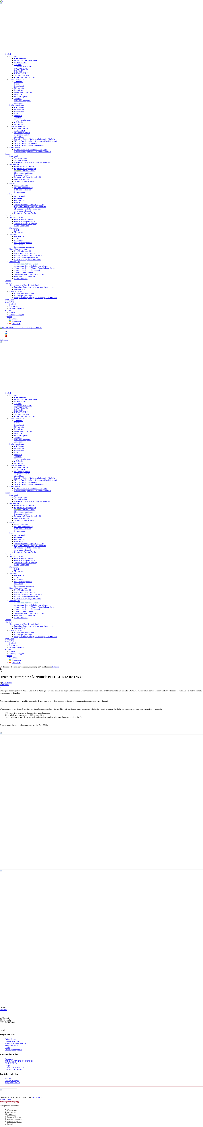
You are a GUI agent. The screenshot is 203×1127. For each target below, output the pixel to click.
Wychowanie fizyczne (22, 101)
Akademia (13, 234)
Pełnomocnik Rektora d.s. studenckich (28, 177)
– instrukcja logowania (27, 209)
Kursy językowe (15, 291)
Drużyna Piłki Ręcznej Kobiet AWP (27, 260)
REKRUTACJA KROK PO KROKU (19, 1061)
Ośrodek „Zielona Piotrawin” (25, 272)
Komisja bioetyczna (21, 226)
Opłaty (7, 1065)
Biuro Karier (18, 202)
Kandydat (8, 54)
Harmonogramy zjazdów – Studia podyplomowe (32, 162)
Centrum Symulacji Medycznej (25, 224)
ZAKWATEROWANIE (23, 67)
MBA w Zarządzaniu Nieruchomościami (29, 145)
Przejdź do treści (6, 1099)
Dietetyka (17, 84)
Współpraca (18, 245)
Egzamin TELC (20, 289)
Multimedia (13, 228)
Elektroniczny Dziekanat (23, 173)
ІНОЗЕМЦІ (18, 71)
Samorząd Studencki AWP (24, 181)
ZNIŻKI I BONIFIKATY (14, 1067)
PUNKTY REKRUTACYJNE (25, 60)
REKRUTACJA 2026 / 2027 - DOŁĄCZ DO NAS (22, 328)
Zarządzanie (18, 103)
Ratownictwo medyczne (23, 92)
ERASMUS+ (10, 302)
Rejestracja (9, 1059)
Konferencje (18, 241)
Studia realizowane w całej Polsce (21, 129)
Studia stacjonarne (21, 158)
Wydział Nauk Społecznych (24, 222)
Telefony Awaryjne (16, 315)
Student (7, 154)
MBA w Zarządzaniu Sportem (25, 143)
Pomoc (12, 183)
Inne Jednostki (14, 262)
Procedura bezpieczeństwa (24, 247)
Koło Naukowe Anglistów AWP (26, 257)
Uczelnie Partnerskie (17, 308)
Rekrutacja (13, 56)
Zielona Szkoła (10, 1039)
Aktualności (4, 685)
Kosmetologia (19, 86)
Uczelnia (8, 215)
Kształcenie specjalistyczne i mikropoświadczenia (32, 152)
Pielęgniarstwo (19, 88)
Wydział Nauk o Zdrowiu (23, 219)
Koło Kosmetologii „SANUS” (25, 253)
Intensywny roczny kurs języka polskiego (35, 298)
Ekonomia (18, 94)
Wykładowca (9, 300)
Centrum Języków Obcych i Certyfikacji (29, 205)
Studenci (12, 304)
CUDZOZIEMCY (21, 69)
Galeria (17, 230)
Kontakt (8, 310)
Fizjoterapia (18, 124)
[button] (9, 1102)
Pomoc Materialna (21, 186)
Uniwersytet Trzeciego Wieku (25, 213)
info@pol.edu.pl (12, 1030)
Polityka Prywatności (12, 1083)
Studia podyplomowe (17, 126)
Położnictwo (18, 90)
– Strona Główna (24, 171)
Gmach (17, 238)
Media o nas (18, 232)
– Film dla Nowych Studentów (30, 207)
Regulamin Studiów (21, 179)
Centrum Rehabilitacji (13, 1041)
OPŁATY (17, 65)
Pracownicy (13, 306)
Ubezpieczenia (19, 192)
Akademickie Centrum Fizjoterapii (27, 270)
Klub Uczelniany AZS (22, 251)
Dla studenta (14, 164)
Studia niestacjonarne (22, 160)
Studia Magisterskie (16, 105)
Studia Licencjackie (16, 79)
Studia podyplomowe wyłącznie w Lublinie (22, 134)
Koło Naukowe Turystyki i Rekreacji (28, 255)
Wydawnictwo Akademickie (24, 277)
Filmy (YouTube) (11, 1046)
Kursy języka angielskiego (24, 293)
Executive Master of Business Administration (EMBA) (34, 139)
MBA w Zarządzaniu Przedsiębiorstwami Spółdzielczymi (35, 141)
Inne (11, 194)
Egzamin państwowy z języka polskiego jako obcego (33, 287)
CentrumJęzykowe (8, 282)
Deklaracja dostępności (22, 190)
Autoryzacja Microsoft (22, 211)
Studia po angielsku (21, 75)
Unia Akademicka (20, 279)
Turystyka (17, 99)
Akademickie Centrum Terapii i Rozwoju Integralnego (34, 268)
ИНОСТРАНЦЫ (20, 73)
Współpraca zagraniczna (23, 243)
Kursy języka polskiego (23, 296)
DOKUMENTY (20, 63)
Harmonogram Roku (21, 175)
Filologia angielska (21, 97)
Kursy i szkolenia (15, 148)
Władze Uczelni (20, 236)
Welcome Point (19, 200)
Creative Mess (36, 1097)
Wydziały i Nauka (16, 217)
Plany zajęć (13, 156)
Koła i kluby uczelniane (18, 249)
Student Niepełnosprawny (23, 188)
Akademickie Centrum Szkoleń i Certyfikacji (30, 150)
